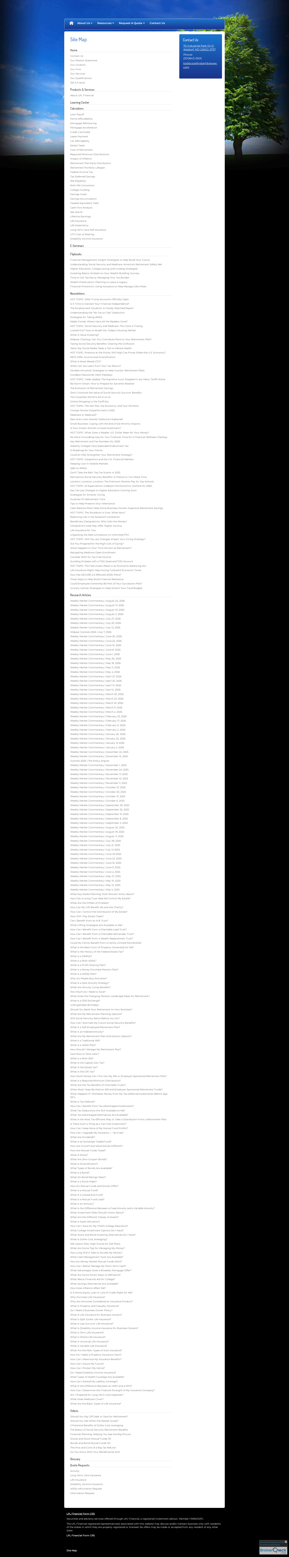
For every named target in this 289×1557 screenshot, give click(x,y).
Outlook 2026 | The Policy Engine (89, 760)
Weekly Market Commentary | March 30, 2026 (97, 694)
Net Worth (76, 212)
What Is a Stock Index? (83, 1181)
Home (71, 23)
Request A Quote (130, 23)
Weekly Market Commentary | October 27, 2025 (98, 787)
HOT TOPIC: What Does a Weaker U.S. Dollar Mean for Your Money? (109, 432)
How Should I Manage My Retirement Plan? (95, 1049)
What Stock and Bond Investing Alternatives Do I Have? (103, 1234)
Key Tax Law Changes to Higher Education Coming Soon (103, 490)
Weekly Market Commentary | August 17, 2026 (97, 605)
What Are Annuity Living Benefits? (90, 987)
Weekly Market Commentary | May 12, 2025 (95, 885)
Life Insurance (78, 220)
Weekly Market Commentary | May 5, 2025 (95, 889)
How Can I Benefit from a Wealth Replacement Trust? (101, 938)
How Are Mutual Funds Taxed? (88, 1150)
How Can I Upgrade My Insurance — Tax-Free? (97, 1132)
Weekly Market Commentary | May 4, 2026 (95, 671)
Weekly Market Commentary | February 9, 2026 (98, 725)
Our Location (78, 64)
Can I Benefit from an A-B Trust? (89, 920)
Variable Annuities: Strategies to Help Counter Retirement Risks (107, 370)
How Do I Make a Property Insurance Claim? (96, 1354)
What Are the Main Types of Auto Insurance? (96, 1350)
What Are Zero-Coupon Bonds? (88, 1159)
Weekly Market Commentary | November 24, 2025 (99, 769)
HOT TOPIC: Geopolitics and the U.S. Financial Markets (102, 459)
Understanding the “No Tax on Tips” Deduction (97, 312)
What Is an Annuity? (82, 1203)
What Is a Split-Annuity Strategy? (89, 982)
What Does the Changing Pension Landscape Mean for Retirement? (110, 996)
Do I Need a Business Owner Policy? (91, 1310)
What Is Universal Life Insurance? (89, 1341)
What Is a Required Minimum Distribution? (95, 1080)
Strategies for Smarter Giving (87, 494)
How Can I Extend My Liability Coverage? (94, 1381)
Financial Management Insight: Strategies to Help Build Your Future (110, 259)
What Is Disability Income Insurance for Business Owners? (104, 1328)
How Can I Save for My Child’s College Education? (99, 1225)
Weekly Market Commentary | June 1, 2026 (95, 654)
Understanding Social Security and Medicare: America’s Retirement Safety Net (116, 264)
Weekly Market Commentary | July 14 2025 (95, 849)
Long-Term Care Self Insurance (88, 229)
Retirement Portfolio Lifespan (87, 167)
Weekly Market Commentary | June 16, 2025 (95, 862)
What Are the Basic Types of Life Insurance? (95, 1403)
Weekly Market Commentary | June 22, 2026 (96, 640)
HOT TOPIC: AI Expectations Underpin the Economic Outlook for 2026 (111, 485)
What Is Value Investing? (84, 334)
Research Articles (80, 595)
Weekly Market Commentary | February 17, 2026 (98, 720)
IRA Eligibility (78, 180)
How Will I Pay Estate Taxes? (87, 916)
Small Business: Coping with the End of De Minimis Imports (105, 423)
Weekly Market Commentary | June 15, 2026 (95, 645)
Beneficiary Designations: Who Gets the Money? (98, 521)
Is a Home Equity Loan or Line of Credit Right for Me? (101, 1292)
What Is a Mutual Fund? (84, 1190)
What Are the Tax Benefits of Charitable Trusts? (98, 1084)
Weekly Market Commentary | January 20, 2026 (98, 738)
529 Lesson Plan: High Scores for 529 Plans (95, 1243)
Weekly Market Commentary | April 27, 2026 (96, 676)
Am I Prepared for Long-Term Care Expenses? (96, 1394)
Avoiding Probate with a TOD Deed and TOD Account (101, 561)
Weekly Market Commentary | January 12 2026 (97, 742)
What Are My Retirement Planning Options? (96, 1014)
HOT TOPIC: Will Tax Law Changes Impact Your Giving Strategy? (108, 539)
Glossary (75, 1459)
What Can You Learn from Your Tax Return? (95, 365)
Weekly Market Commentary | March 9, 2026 (96, 707)
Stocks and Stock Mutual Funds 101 (90, 1438)
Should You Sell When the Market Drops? (94, 1420)
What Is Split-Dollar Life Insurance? (90, 1319)
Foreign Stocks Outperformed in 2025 (92, 410)
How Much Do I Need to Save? (88, 991)
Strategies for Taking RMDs (86, 317)
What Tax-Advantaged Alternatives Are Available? (99, 1114)
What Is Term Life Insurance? (87, 1332)
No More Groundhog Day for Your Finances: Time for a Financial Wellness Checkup (118, 437)
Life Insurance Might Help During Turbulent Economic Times (105, 570)
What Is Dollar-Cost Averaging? (88, 1239)
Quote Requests (79, 1465)
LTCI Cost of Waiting (82, 234)
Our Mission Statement (84, 60)
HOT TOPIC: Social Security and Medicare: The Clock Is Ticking (106, 326)
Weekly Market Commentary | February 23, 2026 (98, 716)
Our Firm (75, 69)
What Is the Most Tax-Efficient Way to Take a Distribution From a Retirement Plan (118, 1119)
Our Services (77, 73)
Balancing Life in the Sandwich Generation (95, 516)
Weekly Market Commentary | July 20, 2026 (95, 623)
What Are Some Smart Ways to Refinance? (95, 1274)
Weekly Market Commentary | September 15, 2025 (99, 814)
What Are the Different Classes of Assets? (94, 1217)
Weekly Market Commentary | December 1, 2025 (98, 765)
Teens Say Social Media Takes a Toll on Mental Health (101, 348)
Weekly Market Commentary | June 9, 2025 (95, 867)
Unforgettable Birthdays (84, 1004)
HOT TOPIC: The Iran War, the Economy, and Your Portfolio (104, 405)
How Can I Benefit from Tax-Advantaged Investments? (102, 1106)
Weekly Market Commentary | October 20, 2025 (98, 791)
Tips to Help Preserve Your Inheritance (92, 503)
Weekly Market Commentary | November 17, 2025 (99, 774)
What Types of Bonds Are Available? (91, 1168)
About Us (83, 23)
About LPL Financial (82, 95)
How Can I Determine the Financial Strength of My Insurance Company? (112, 1390)
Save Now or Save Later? (84, 1053)
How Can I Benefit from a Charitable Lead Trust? (98, 929)
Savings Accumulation (83, 198)
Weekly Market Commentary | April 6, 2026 (95, 689)
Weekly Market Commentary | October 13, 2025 (97, 796)
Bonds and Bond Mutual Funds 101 (90, 1443)
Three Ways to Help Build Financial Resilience (96, 579)
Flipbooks (76, 254)
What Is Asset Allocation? (85, 1221)
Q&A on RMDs (78, 468)
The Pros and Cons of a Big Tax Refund (92, 1447)
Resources (104, 23)
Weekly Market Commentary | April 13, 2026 (95, 685)
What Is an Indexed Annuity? (87, 1031)
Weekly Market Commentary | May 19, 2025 (95, 880)
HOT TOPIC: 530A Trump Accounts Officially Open (99, 299)
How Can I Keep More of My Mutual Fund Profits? (99, 1128)
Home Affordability (81, 118)
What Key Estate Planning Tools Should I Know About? (102, 894)
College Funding (80, 189)
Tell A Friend (77, 82)
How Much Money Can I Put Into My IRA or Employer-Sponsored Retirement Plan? (118, 1076)
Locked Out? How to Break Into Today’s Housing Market (103, 330)
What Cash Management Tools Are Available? (96, 1257)
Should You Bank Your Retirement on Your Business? (101, 1009)
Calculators (77, 108)
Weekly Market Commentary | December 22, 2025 (99, 751)
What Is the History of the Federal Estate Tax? (97, 951)
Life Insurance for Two (83, 530)
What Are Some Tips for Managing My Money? (97, 1248)
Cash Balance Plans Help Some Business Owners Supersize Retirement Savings (116, 508)
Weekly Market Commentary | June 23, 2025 (96, 858)
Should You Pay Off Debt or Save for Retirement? (99, 1416)
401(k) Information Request (86, 1488)
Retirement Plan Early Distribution (90, 163)
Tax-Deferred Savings (82, 176)
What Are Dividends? (82, 1137)
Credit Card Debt (80, 132)
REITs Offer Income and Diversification (92, 357)
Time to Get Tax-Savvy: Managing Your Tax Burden (99, 277)
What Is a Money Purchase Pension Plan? (94, 969)
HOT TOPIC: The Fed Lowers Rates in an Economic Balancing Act (108, 565)
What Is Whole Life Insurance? (88, 1337)
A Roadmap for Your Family (86, 450)
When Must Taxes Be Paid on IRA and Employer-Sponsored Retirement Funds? (116, 1089)
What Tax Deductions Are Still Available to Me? (97, 1110)
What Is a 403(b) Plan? (83, 973)
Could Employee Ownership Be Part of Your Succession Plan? (106, 583)
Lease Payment (79, 136)
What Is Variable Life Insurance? (88, 1345)
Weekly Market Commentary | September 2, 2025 (99, 822)
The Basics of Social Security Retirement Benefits (99, 1429)
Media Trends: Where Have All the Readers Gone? (99, 321)
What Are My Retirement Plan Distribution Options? (101, 1036)
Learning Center (79, 102)
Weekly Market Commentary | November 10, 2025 (99, 778)
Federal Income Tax (81, 172)
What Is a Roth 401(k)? (83, 960)
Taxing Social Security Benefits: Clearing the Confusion (102, 343)
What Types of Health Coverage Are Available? (97, 1376)
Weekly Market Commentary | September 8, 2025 (99, 818)
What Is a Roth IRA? (81, 1058)
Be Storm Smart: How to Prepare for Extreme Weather (102, 383)
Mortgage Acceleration (83, 127)
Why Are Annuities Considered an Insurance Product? (101, 1301)
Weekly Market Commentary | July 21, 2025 (95, 845)
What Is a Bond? (80, 1172)
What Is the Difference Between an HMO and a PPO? (101, 1385)
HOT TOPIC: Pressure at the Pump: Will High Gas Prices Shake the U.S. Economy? (118, 352)
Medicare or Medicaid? (83, 414)
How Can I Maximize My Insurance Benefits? (96, 1359)
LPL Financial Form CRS (81, 1513)
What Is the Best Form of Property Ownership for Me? (102, 947)
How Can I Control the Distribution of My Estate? (98, 911)
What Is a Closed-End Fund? (86, 1194)
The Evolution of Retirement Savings (91, 388)
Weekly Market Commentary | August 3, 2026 (96, 614)
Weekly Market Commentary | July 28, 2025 (95, 840)
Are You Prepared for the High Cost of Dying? (97, 543)
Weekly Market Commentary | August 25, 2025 (97, 827)
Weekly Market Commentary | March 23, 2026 (97, 698)
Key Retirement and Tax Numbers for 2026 (95, 441)
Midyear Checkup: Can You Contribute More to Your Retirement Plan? (111, 339)
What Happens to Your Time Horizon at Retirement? (101, 548)
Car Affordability (79, 140)
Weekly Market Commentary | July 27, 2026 (95, 618)
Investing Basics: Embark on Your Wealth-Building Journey (104, 273)
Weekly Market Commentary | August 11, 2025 (97, 836)
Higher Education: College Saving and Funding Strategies (104, 268)
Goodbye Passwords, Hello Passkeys (91, 374)
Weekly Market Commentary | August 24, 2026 (97, 600)
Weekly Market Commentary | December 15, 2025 (99, 756)
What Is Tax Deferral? (82, 1101)
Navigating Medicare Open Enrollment (93, 552)
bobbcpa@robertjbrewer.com (200, 65)
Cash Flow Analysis (81, 207)
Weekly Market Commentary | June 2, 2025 (95, 871)
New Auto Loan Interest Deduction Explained (96, 419)
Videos (74, 1411)
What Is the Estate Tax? (84, 1067)
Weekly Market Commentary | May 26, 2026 (95, 658)
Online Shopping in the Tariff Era (89, 401)
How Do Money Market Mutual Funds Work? (96, 1261)
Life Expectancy (79, 225)
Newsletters (77, 293)
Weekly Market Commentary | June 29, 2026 (96, 636)
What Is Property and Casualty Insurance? (94, 1305)
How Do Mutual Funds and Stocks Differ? (94, 1186)
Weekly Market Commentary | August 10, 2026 (97, 609)
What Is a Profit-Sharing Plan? (88, 965)
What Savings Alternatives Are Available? (94, 1283)
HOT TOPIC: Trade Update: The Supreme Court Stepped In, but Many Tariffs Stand (117, 379)
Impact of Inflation (81, 158)
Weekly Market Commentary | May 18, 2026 (95, 663)
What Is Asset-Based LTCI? (85, 361)
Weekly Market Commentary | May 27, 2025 (95, 876)
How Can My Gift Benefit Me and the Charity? (96, 907)
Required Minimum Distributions (89, 154)
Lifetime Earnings (80, 216)
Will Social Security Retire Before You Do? (95, 1018)
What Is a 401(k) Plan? (83, 1045)
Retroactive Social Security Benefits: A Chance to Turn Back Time (108, 477)
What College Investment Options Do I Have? (97, 1230)
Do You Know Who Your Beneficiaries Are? (95, 1451)
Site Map (72, 1550)
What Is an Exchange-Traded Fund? (91, 1141)
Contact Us (157, 23)
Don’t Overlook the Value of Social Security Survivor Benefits (106, 392)
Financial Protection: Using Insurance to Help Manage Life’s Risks (108, 286)
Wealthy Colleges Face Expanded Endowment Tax (99, 445)
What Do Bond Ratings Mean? (88, 1177)
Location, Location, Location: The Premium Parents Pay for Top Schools (112, 481)
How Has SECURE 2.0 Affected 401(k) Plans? (95, 574)
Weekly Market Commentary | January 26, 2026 (98, 734)
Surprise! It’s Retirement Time (87, 499)
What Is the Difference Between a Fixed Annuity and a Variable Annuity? (112, 1208)
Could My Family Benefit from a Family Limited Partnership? (106, 942)
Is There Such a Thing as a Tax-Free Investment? (98, 1123)
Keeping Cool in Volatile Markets (89, 463)
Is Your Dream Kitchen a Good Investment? (95, 428)
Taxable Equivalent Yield (84, 203)
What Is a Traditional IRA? (85, 1040)
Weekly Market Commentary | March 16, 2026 (96, 703)
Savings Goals (78, 194)
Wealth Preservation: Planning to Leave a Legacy (98, 282)
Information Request (82, 1493)
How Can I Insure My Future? (87, 1363)
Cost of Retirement (81, 149)
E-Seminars (77, 246)
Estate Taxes (77, 145)
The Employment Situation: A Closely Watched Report (102, 308)
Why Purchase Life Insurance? (87, 1297)
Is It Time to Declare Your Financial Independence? (99, 303)
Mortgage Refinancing (83, 123)
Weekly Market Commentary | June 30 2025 (95, 853)
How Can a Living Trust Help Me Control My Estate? (100, 898)
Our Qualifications (81, 78)
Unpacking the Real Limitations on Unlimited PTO (99, 534)
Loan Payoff (77, 114)
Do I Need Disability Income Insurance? (93, 1372)
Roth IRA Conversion (82, 185)
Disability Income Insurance (86, 238)
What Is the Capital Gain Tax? (87, 1062)
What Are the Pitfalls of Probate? (89, 902)
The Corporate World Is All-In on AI (90, 397)
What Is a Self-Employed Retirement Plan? (95, 1027)
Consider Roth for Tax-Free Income (90, 557)
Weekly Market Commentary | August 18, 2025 (97, 831)
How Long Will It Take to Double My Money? (96, 1252)
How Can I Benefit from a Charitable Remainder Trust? (102, 934)
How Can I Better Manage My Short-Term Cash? (98, 1266)
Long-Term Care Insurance (85, 1475)
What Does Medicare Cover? (87, 1399)
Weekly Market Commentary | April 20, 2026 (96, 680)
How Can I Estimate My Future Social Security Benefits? (103, 1022)
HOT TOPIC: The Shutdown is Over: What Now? (97, 512)
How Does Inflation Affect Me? (88, 1288)
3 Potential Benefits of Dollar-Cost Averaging (96, 1425)
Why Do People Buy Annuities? (88, 978)
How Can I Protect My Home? (87, 1368)
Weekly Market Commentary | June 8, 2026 (95, 649)
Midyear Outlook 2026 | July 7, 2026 (91, 632)
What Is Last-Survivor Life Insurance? (91, 1323)
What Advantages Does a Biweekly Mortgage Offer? (101, 1270)
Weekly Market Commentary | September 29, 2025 (99, 805)
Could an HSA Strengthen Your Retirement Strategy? (101, 454)
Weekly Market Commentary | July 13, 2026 (95, 627)
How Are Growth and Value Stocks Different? (96, 1145)
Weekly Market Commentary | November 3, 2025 (98, 783)
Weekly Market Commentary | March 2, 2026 (96, 711)
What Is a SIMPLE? (81, 956)
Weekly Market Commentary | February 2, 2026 (97, 729)
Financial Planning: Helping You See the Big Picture (100, 1434)
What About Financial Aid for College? (92, 1279)
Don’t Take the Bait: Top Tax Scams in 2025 (95, 472)
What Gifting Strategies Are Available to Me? (96, 925)
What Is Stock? (79, 1154)
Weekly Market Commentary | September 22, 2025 (99, 809)
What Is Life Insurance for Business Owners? (96, 1314)
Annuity (74, 1470)
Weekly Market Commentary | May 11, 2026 (95, 667)
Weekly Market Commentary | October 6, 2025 (97, 800)
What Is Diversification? (84, 1163)
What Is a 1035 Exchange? (85, 1000)
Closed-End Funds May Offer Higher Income (96, 525)
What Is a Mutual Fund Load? (87, 1199)
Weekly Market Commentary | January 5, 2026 (97, 747)
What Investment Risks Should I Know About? (97, 1212)
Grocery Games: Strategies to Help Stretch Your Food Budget (106, 588)
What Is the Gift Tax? (82, 1071)
